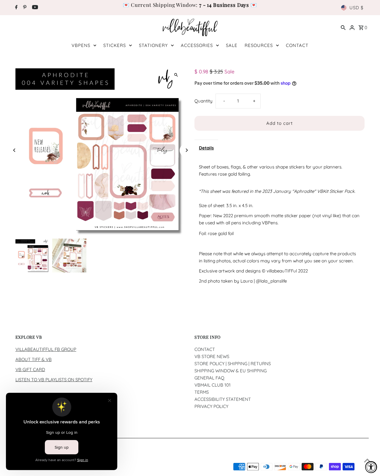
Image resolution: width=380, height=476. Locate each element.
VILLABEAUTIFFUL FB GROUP (45, 349)
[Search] (343, 27)
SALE (232, 45)
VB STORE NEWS (211, 356)
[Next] (186, 150)
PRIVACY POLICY (211, 406)
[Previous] (14, 150)
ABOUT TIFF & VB (33, 359)
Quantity (203, 101)
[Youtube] (34, 8)
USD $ (356, 7)
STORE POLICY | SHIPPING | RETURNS (232, 363)
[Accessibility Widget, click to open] (371, 467)
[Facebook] (16, 8)
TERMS (201, 392)
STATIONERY (153, 45)
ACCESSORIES (197, 45)
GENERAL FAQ (209, 378)
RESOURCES (259, 45)
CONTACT (297, 45)
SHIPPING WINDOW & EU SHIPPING (230, 370)
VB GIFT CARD (30, 369)
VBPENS (81, 45)
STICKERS (114, 45)
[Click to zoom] (176, 74)
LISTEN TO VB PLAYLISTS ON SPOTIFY (53, 379)
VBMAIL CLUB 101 (212, 385)
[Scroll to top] (367, 460)
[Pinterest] (24, 8)
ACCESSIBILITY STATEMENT (222, 399)
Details (206, 148)
